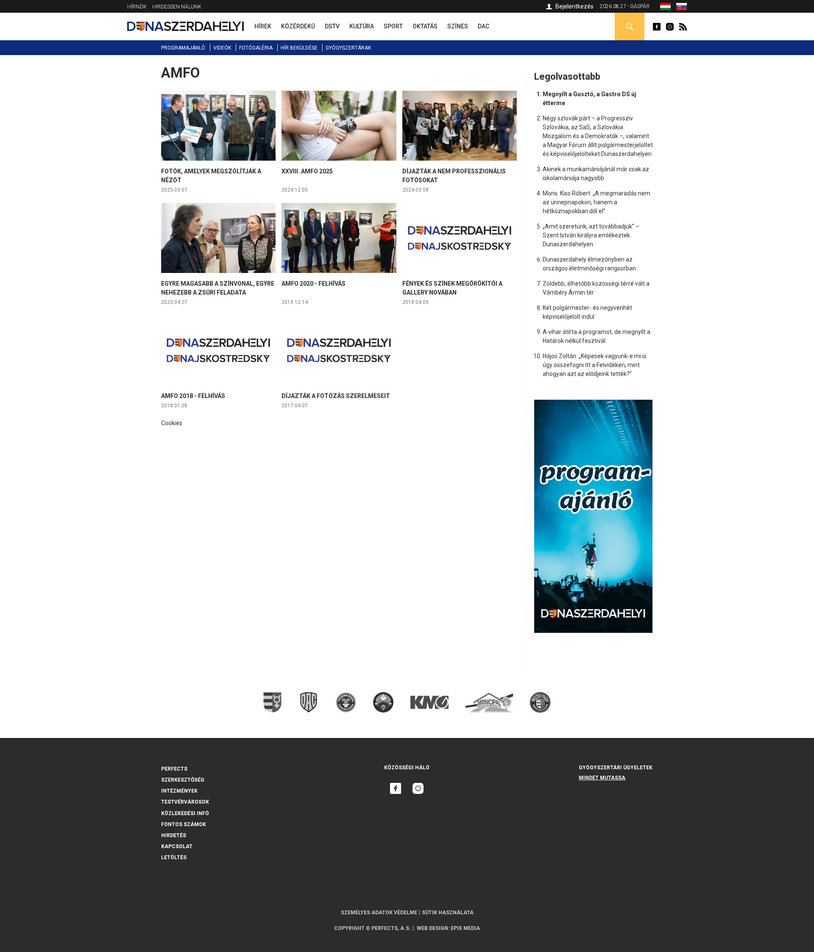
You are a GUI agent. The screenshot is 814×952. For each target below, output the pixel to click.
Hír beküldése (299, 48)
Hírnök (137, 7)
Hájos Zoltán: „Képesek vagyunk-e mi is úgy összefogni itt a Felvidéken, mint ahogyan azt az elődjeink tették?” (595, 365)
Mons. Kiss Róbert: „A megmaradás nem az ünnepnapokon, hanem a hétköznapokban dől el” (596, 202)
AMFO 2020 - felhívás (314, 283)
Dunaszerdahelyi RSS (683, 27)
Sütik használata (448, 913)
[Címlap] (185, 26)
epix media (465, 928)
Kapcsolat (176, 846)
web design (432, 928)
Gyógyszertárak (348, 48)
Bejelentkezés (574, 6)
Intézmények (179, 791)
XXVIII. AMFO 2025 (307, 171)
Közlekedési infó (185, 813)
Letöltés (174, 857)
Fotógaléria (256, 48)
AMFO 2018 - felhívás (193, 395)
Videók (222, 48)
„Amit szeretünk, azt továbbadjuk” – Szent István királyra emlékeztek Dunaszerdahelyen (591, 235)
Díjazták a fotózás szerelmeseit (336, 395)
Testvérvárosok (185, 802)
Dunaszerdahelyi (657, 27)
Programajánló (183, 48)
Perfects (174, 769)
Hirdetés (173, 835)
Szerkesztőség (182, 780)
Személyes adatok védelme (379, 913)
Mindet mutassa (602, 778)
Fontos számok (183, 824)
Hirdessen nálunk (176, 7)
